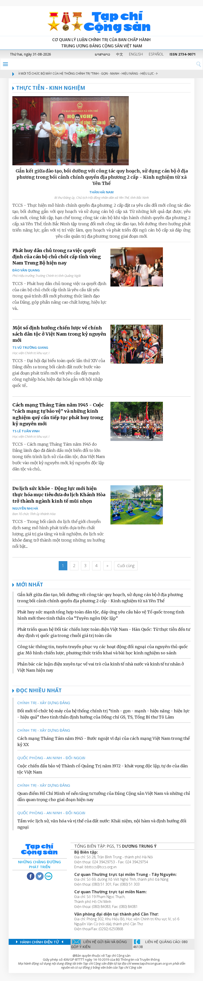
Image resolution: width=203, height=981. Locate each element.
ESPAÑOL (156, 54)
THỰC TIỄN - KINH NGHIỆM (50, 87)
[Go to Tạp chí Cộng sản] (101, 21)
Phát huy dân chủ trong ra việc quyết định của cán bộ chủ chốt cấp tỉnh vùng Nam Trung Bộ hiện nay (56, 257)
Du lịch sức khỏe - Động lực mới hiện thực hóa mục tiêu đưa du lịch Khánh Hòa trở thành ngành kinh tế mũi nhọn (58, 495)
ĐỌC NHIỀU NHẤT (39, 690)
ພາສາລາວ (102, 54)
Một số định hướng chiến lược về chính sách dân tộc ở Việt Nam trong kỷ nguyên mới (59, 334)
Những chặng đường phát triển (39, 864)
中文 (119, 54)
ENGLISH (136, 54)
